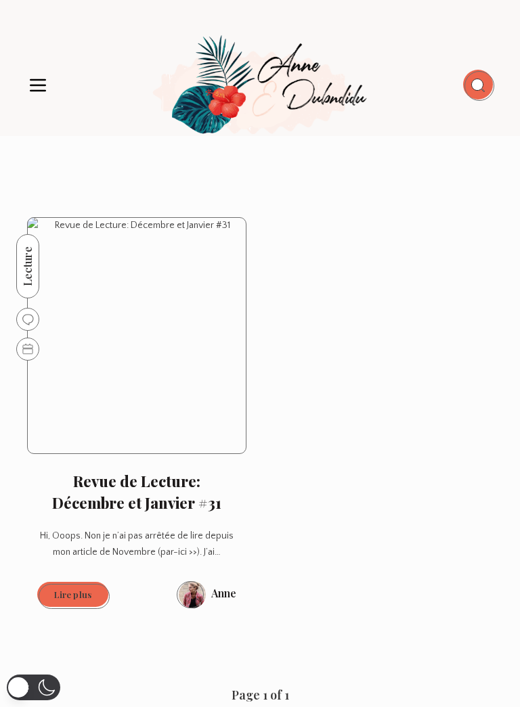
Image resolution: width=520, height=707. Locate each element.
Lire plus (81, 597)
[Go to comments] (27, 319)
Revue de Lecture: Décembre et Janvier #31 (136, 492)
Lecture (27, 266)
